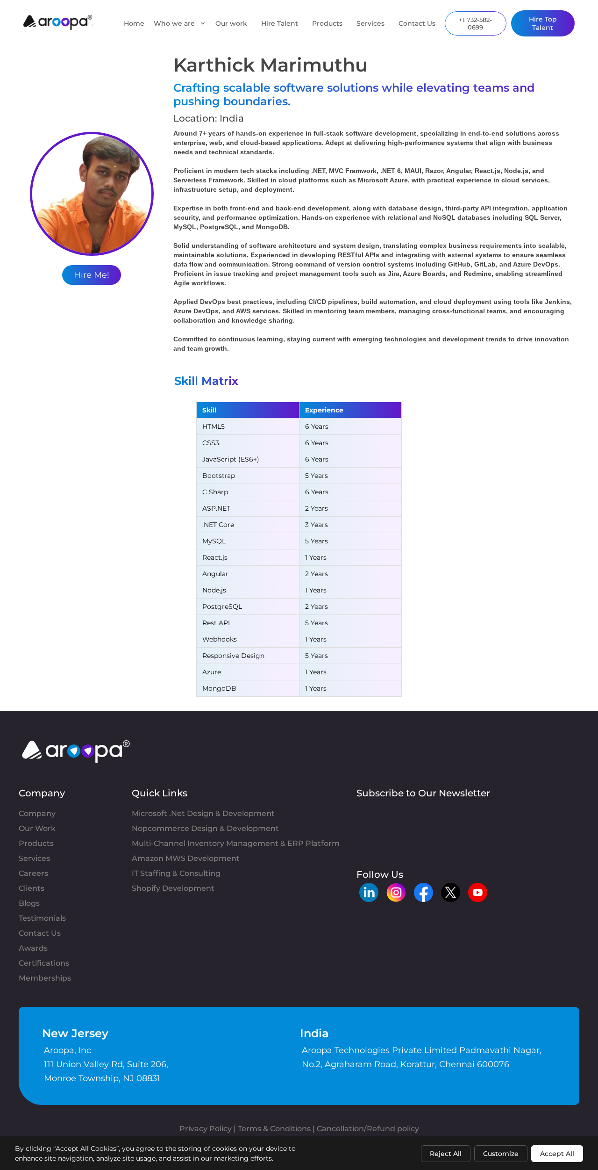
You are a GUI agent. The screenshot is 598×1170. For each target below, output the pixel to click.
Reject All (446, 1153)
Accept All (557, 1153)
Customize (501, 1153)
